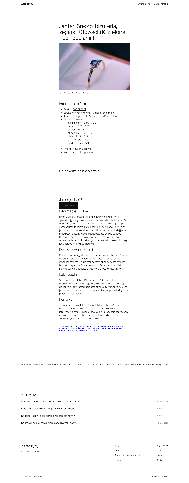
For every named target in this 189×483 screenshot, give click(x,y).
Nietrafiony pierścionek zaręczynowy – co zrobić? (48, 408)
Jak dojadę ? (68, 205)
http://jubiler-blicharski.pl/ (100, 112)
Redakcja (67, 93)
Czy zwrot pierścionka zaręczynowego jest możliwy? (50, 401)
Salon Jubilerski (77, 93)
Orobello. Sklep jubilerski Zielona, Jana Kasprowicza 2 (47, 364)
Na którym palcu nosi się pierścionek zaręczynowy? (49, 423)
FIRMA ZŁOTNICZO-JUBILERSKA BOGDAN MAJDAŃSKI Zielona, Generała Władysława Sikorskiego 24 (121, 364)
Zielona (85, 93)
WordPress (164, 476)
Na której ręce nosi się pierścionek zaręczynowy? (48, 416)
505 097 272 (79, 109)
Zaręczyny (27, 3)
